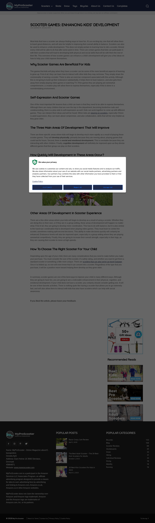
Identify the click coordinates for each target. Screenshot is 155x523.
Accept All (107, 187)
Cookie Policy (37, 181)
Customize (47, 187)
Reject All (78, 187)
